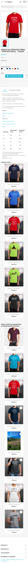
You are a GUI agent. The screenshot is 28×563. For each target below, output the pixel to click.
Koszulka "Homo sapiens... (14, 530)
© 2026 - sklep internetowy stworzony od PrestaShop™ (12, 560)
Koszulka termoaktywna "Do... (14, 374)
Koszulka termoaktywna (8, 124)
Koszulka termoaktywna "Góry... (14, 236)
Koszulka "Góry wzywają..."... (14, 478)
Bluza (3, 116)
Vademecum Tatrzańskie (14, 452)
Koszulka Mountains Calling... (14, 426)
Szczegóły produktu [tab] (15, 90)
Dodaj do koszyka (14, 76)
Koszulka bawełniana (8, 113)
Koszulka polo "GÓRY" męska (14, 348)
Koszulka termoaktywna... (14, 184)
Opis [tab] (4, 90)
